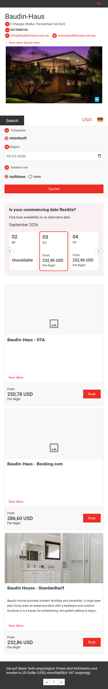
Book (92, 394)
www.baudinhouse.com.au (77, 35)
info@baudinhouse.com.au (30, 35)
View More (15, 377)
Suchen (54, 189)
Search (12, 120)
